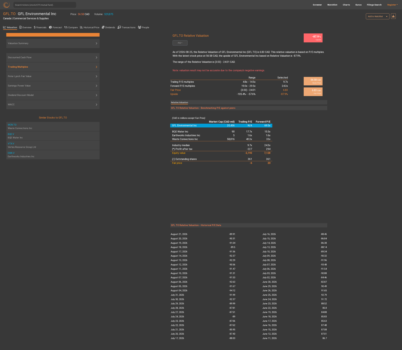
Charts (346, 4)
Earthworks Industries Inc (186, 135)
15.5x (267, 131)
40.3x (249, 139)
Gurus (358, 4)
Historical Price (91, 27)
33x (268, 139)
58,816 (231, 139)
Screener (317, 4)
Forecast (57, 27)
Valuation (12, 27)
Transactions (129, 27)
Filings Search (374, 4)
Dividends (110, 27)
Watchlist (332, 4)
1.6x (249, 135)
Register (391, 4)
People (145, 27)
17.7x (249, 131)
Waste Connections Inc (185, 139)
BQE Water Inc (180, 131)
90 (233, 131)
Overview (27, 27)
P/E (179, 43)
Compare (73, 27)
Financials (41, 27)
